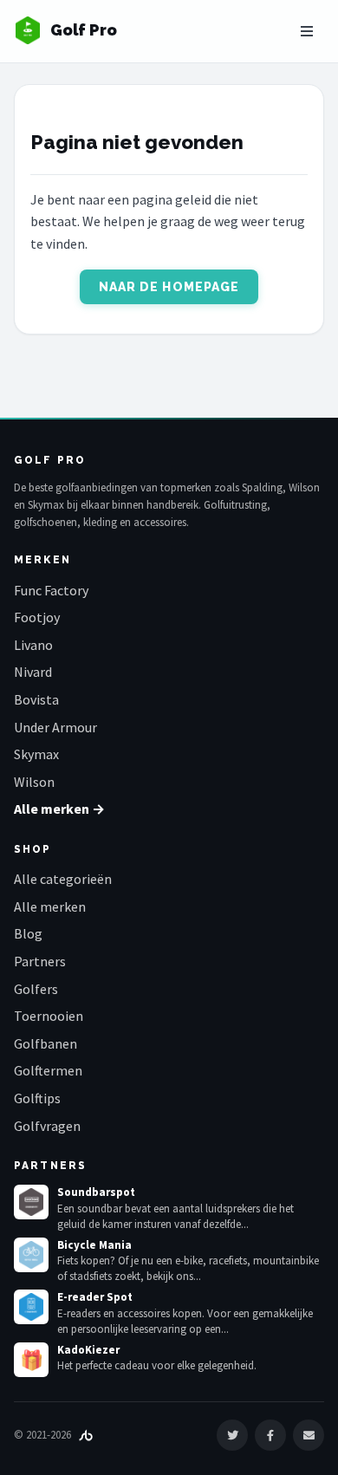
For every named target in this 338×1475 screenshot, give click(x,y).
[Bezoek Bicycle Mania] (31, 1255)
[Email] (308, 1435)
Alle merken (50, 906)
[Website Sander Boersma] (86, 1434)
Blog (28, 933)
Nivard (33, 671)
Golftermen (48, 1070)
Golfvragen (47, 1125)
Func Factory (51, 590)
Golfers (36, 988)
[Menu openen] (306, 31)
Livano (33, 644)
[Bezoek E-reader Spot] (31, 1307)
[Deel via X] (232, 1435)
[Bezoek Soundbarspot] (31, 1202)
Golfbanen (45, 1043)
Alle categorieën (63, 878)
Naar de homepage (169, 287)
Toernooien (48, 1015)
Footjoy (37, 617)
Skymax (36, 754)
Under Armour (55, 727)
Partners (40, 961)
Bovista (36, 699)
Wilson (34, 781)
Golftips (37, 1098)
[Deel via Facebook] (270, 1435)
